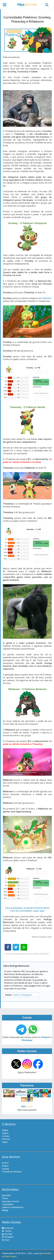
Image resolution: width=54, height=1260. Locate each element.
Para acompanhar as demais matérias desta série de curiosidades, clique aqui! (27, 909)
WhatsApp (26, 1040)
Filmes (5, 1198)
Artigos (5, 1166)
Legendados (7, 1204)
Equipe (5, 1130)
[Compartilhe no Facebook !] (8, 947)
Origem (5, 1133)
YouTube (8, 1234)
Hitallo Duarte (10, 1256)
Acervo (5, 1163)
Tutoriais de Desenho (11, 1171)
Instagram (26, 994)
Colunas (5, 1169)
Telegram (45, 1037)
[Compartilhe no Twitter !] (16, 947)
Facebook (9, 1228)
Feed (6, 1240)
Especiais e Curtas (10, 1201)
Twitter (8, 1231)
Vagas (5, 1142)
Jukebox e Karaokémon (12, 1207)
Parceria (6, 1139)
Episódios (6, 1195)
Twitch (16, 994)
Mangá (5, 1210)
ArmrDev (48, 1253)
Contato (6, 1136)
